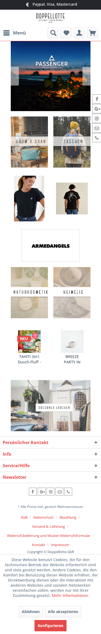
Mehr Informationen (70, 595)
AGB (24, 517)
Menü (19, 33)
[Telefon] (68, 491)
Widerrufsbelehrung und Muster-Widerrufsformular (48, 535)
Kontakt (38, 544)
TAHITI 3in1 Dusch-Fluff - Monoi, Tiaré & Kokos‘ (29, 359)
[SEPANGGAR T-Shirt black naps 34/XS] (29, 198)
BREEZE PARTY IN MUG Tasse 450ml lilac (72, 359)
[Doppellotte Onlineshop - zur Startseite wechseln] (50, 19)
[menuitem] (14, 32)
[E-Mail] (59, 491)
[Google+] (41, 491)
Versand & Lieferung (48, 526)
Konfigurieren (50, 625)
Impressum (60, 544)
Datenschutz (43, 517)
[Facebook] (32, 491)
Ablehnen (31, 611)
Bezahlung (68, 517)
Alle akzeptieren (63, 611)
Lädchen (50, 405)
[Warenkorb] (92, 32)
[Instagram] (50, 491)
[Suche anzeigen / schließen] (52, 32)
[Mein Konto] (79, 32)
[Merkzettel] (66, 32)
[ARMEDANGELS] (50, 245)
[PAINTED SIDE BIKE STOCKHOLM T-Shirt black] (72, 198)
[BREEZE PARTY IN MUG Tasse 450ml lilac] (72, 341)
